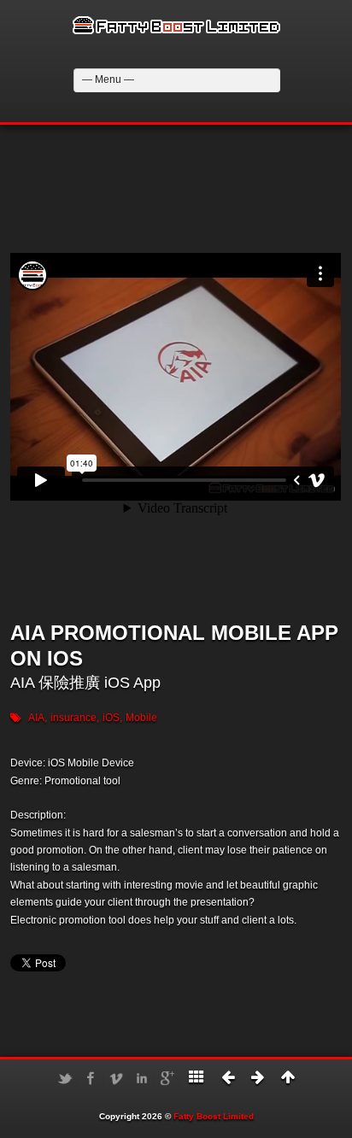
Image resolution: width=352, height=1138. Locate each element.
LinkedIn (142, 1078)
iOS (111, 718)
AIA (36, 718)
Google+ (167, 1078)
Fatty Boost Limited (213, 1116)
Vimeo (116, 1078)
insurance (73, 718)
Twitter (65, 1078)
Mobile (141, 718)
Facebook (90, 1078)
